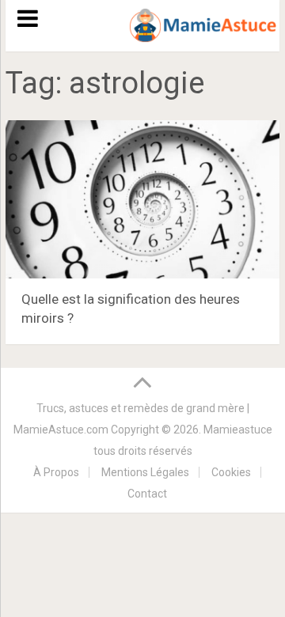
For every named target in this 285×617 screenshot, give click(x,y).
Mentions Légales (145, 472)
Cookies (231, 472)
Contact (147, 493)
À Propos (56, 472)
